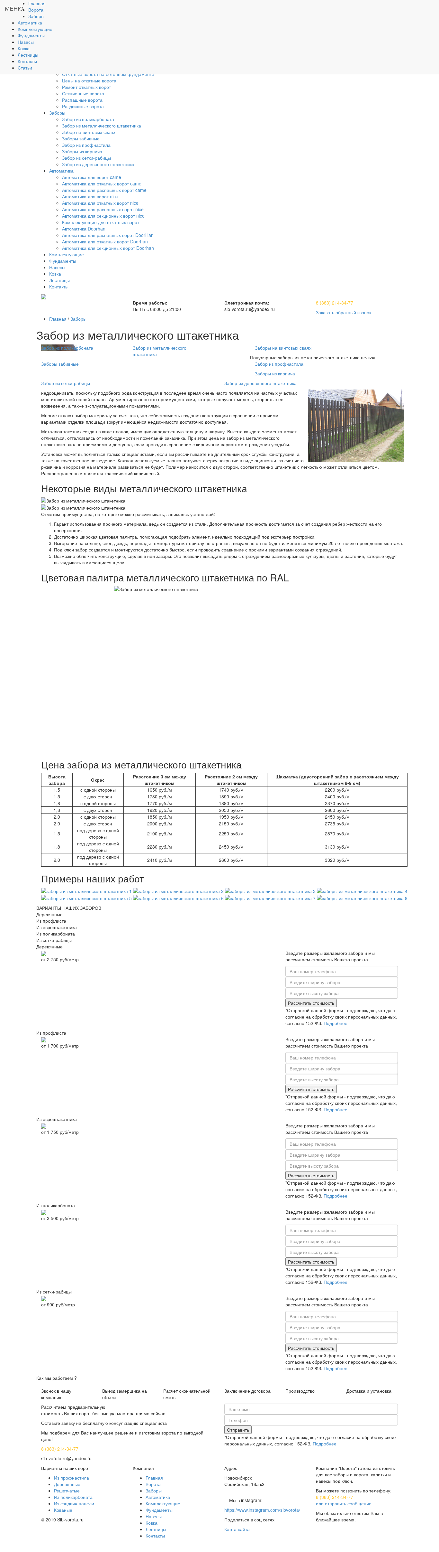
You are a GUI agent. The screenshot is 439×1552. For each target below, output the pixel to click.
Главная (58, 318)
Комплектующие (163, 1503)
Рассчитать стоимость (311, 1003)
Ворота (153, 1484)
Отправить (238, 1429)
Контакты (155, 1535)
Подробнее (335, 1023)
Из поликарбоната (73, 1497)
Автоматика (158, 1497)
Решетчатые (67, 1490)
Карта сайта (237, 1529)
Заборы (78, 318)
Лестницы (156, 1529)
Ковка (151, 1522)
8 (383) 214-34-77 (334, 302)
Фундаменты (159, 1510)
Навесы (154, 1516)
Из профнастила (71, 1477)
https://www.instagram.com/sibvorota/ (262, 1510)
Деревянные (67, 1484)
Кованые (63, 1510)
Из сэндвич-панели (74, 1503)
